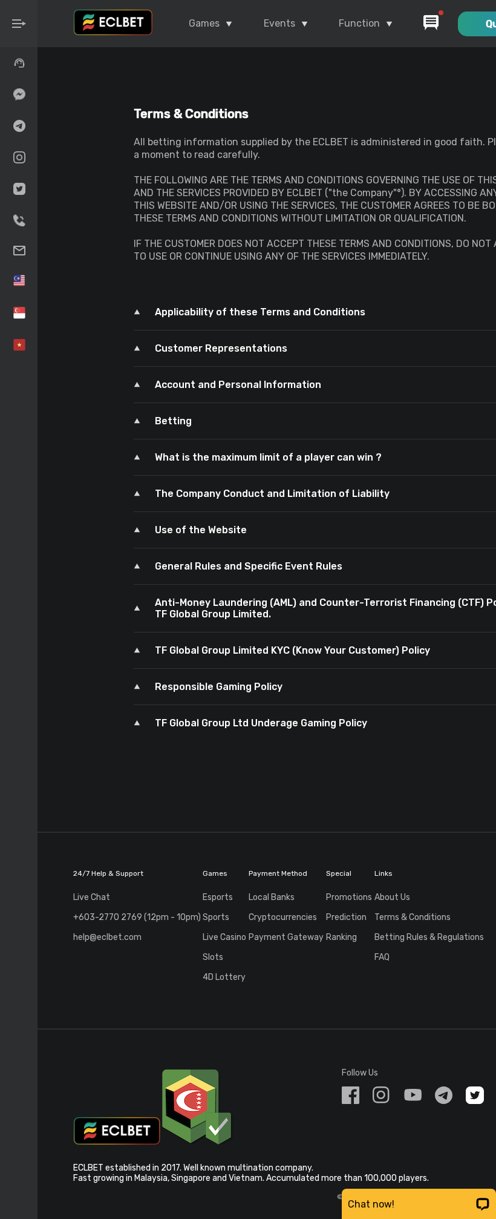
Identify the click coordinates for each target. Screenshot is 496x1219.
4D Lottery (224, 977)
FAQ (382, 957)
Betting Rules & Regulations (429, 937)
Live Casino (224, 937)
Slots (213, 957)
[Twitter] (19, 189)
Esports (218, 897)
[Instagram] (19, 157)
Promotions (349, 897)
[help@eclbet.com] (19, 250)
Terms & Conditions (412, 917)
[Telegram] (19, 126)
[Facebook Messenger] (19, 94)
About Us (392, 897)
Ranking (341, 937)
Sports (216, 917)
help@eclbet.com (107, 937)
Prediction (346, 917)
